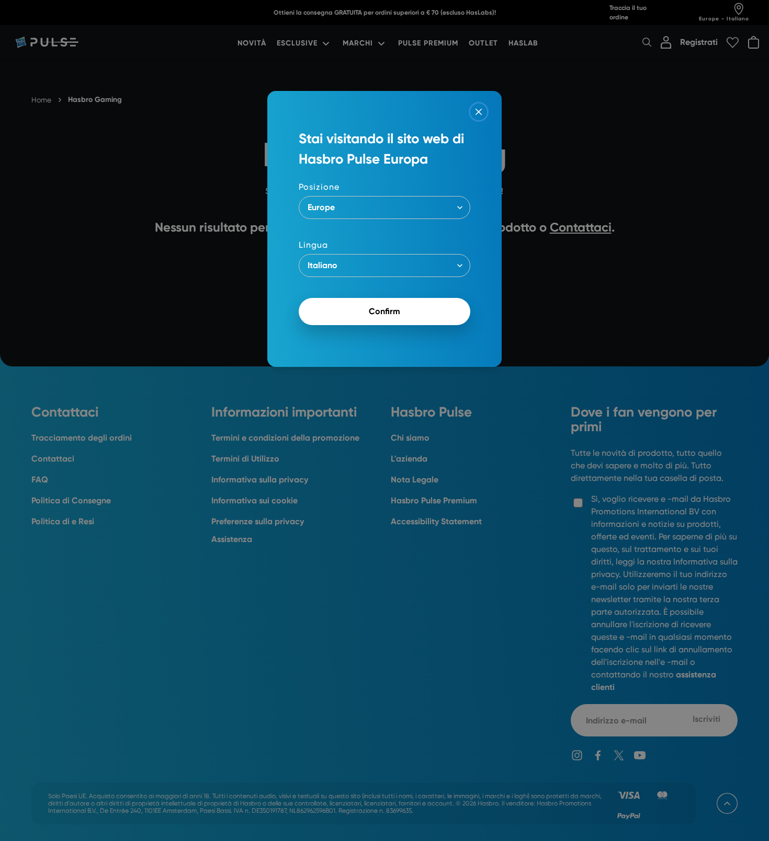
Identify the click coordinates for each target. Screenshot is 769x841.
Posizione (319, 187)
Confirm (384, 311)
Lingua (313, 245)
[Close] (478, 111)
